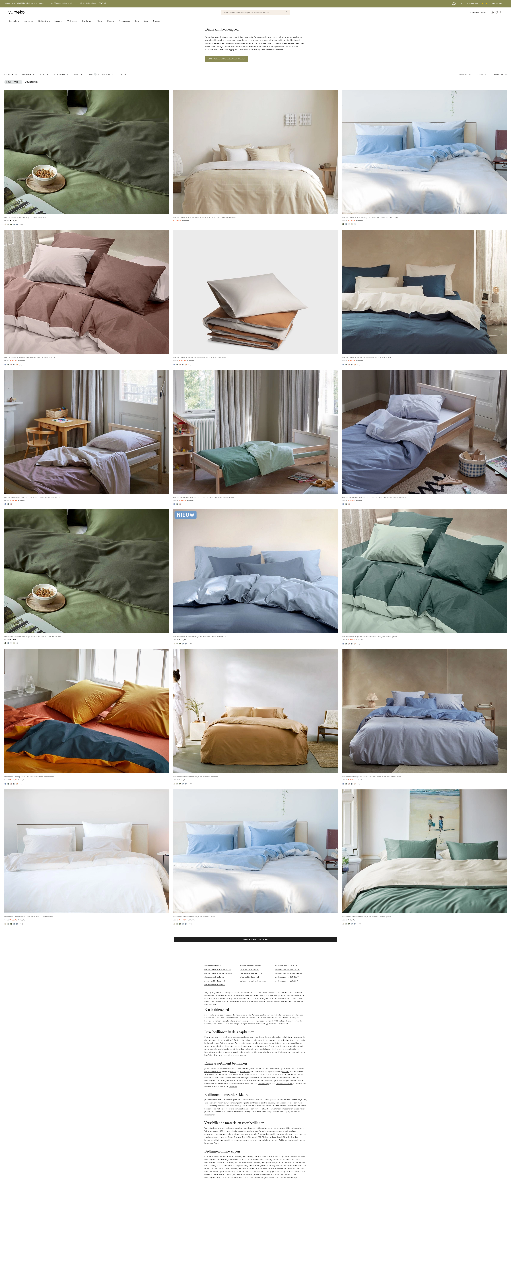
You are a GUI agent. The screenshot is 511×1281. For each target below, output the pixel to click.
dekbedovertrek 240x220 (286, 965)
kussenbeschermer (284, 1083)
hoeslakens (230, 40)
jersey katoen (272, 1140)
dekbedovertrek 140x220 (251, 973)
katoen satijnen (226, 1140)
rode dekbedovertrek (249, 969)
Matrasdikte (59, 74)
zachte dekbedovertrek (214, 981)
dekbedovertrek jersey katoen (288, 973)
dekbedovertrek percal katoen (218, 973)
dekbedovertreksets (259, 40)
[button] (255, 939)
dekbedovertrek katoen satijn (217, 969)
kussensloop (263, 1083)
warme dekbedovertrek (250, 965)
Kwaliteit (106, 74)
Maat (42, 74)
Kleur (76, 74)
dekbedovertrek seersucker (287, 969)
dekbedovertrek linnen (214, 984)
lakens (233, 1071)
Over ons (474, 12)
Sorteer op (481, 74)
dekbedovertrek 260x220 (286, 981)
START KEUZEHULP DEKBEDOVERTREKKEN (226, 59)
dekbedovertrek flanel (214, 977)
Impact (484, 12)
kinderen (233, 1086)
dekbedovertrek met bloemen (253, 981)
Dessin (92, 74)
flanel (216, 1143)
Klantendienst (472, 4)
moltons (285, 1071)
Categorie (8, 74)
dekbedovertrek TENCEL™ (287, 977)
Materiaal (26, 74)
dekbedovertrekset (212, 965)
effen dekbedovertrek (249, 977)
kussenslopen (241, 40)
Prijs (120, 74)
